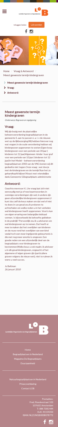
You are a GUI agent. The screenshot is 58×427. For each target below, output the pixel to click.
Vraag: (10, 87)
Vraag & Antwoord (24, 71)
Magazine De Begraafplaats (28, 358)
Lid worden (36, 24)
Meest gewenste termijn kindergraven (27, 82)
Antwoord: (13, 92)
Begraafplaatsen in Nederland (28, 354)
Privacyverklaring (27, 383)
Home (6, 71)
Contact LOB (27, 388)
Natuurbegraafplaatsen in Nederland (28, 379)
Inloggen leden (20, 25)
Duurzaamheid (28, 363)
